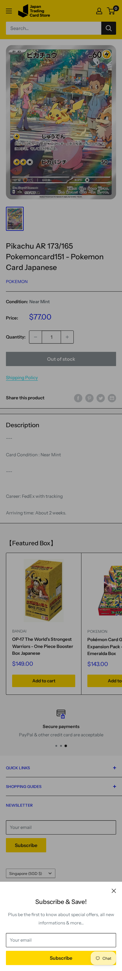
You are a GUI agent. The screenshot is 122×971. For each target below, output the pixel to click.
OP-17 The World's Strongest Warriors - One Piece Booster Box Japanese (42, 646)
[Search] (108, 28)
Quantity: (15, 337)
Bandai (19, 631)
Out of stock (61, 359)
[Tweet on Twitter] (101, 398)
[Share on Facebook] (78, 398)
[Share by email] (112, 398)
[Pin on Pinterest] (89, 398)
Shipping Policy (22, 377)
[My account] (99, 11)
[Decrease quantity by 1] (35, 337)
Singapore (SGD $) (25, 873)
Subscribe (61, 958)
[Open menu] (9, 11)
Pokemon (17, 281)
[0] (111, 11)
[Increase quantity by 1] (67, 337)
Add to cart (43, 681)
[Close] (114, 890)
